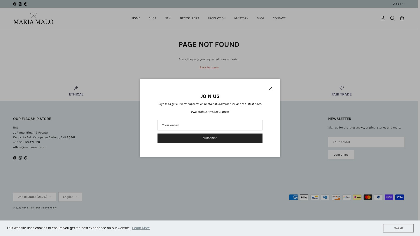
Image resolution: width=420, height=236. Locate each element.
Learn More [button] (141, 228)
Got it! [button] (398, 228)
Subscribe (210, 138)
